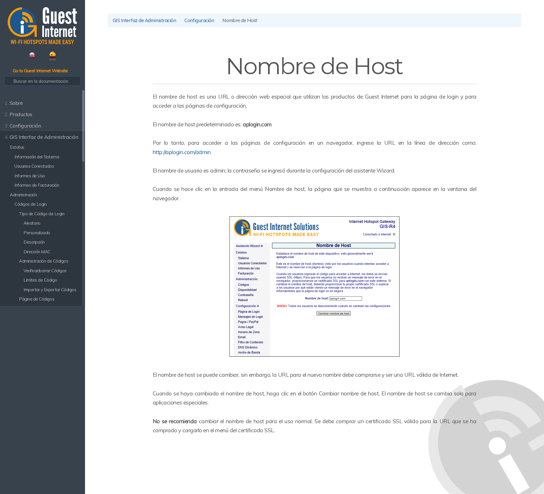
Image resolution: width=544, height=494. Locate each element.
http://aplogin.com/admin (182, 152)
